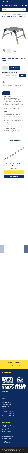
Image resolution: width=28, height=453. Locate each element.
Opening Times (5, 406)
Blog (3, 408)
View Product (14, 172)
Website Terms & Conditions (8, 415)
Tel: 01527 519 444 (6, 431)
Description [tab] (6, 93)
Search (22, 75)
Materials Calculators (7, 404)
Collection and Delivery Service (9, 413)
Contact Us (4, 398)
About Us (4, 394)
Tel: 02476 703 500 (6, 443)
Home (4, 14)
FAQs (3, 400)
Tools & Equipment (12, 14)
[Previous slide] (2, 249)
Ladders (3, 16)
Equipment (20, 14)
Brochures (4, 396)
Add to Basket (14, 67)
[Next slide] (26, 249)
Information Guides (6, 402)
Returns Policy (5, 420)
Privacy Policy (5, 418)
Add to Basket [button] (14, 176)
